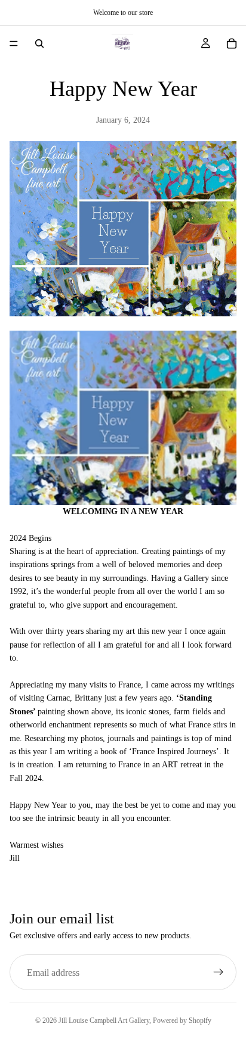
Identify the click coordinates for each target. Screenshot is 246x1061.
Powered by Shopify (182, 1020)
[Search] (39, 43)
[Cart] (232, 43)
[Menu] (13, 43)
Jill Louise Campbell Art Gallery (104, 1020)
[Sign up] (218, 972)
